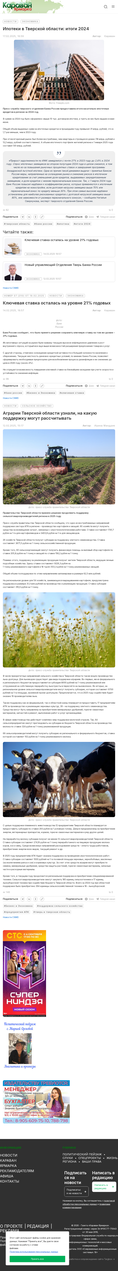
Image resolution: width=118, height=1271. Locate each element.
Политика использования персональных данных (34, 1251)
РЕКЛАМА (9, 1230)
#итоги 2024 (82, 224)
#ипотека (63, 224)
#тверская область (17, 224)
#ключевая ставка (72, 393)
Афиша (6, 1176)
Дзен (91, 217)
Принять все (37, 1259)
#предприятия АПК (16, 912)
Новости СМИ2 (11, 288)
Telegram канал (107, 217)
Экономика (30, 21)
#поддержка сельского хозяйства (60, 906)
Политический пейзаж (82, 1154)
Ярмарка (8, 1166)
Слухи (68, 1158)
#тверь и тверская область (52, 912)
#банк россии (43, 224)
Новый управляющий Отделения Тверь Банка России (63, 265)
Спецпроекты (89, 1158)
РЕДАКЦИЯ (38, 1226)
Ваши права (91, 1161)
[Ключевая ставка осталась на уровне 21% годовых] (13, 246)
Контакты (9, 1181)
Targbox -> (109, 1259)
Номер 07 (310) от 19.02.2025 (24, 295)
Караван (8, 1160)
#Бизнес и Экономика (41, 393)
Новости (10, 21)
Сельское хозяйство (37, 406)
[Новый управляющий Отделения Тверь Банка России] (13, 271)
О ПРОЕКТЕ (11, 1226)
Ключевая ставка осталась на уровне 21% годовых (62, 240)
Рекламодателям (17, 1171)
